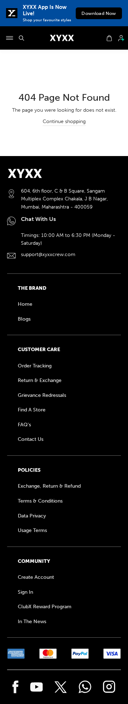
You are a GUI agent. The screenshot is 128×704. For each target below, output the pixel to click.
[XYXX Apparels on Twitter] (60, 687)
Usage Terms (32, 530)
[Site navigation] (9, 38)
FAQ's (24, 425)
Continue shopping (64, 121)
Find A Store (32, 410)
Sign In (25, 592)
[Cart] (109, 38)
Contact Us (30, 439)
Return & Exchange (40, 380)
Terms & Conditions (40, 501)
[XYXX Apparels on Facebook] (15, 687)
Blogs (24, 319)
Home (25, 304)
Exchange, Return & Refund (49, 486)
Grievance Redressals (42, 395)
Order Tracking (35, 366)
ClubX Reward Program (44, 607)
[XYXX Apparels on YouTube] (36, 687)
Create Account (36, 577)
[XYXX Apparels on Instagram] (109, 687)
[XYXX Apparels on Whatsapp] (85, 687)
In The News (32, 622)
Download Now (98, 13)
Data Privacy (32, 516)
